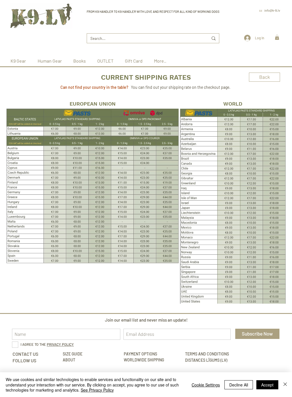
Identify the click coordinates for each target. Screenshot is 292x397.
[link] (277, 37)
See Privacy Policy (97, 390)
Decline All (238, 385)
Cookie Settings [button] (206, 385)
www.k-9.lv (272, 18)
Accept (267, 385)
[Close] (285, 384)
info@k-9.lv (272, 10)
